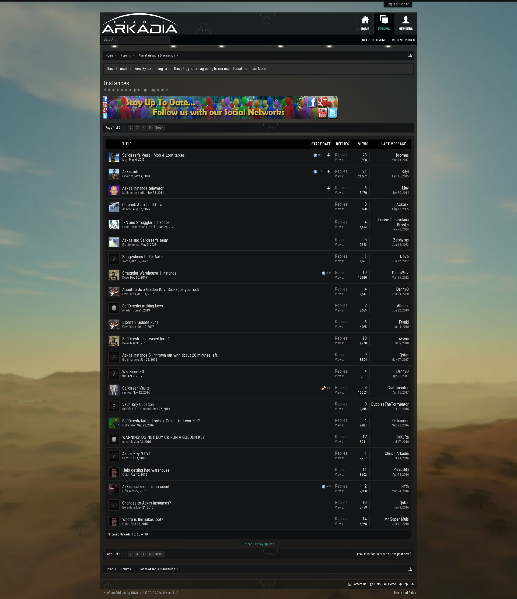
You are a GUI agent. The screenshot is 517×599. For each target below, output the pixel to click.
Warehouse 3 (133, 371)
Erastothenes (130, 245)
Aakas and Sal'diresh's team (145, 240)
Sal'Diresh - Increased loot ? (146, 338)
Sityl (405, 171)
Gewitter (127, 176)
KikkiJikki (401, 469)
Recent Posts (403, 40)
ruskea (126, 392)
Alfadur (127, 310)
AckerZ (127, 209)
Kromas (402, 155)
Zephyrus (401, 240)
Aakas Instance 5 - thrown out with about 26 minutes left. (170, 355)
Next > (159, 127)
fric (124, 376)
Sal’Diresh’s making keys (142, 306)
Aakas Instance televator (143, 188)
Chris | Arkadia (397, 453)
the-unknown (130, 360)
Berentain (128, 507)
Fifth (125, 491)
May (125, 160)
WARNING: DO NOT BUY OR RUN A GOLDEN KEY (163, 437)
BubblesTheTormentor (137, 409)
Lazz (125, 458)
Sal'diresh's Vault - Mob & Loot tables (153, 155)
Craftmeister (398, 387)
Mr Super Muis (396, 519)
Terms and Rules (405, 593)
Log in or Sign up (398, 4)
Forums (384, 29)
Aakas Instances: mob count (145, 486)
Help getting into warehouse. (146, 470)
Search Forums (374, 40)
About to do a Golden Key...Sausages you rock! (161, 289)
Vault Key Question (138, 404)
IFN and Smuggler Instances (146, 222)
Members (406, 29)
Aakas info (130, 171)
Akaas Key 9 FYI (136, 453)
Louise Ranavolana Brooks (139, 227)
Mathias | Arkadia (133, 193)
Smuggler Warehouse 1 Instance (149, 273)
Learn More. (258, 68)
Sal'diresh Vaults (136, 388)
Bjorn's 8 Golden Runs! (140, 322)
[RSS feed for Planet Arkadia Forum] (412, 584)
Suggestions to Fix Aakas (143, 256)
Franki (404, 322)
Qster (404, 355)
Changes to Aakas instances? (146, 503)
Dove (404, 256)
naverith (127, 442)
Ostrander (129, 425)
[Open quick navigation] (410, 55)
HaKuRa (402, 437)
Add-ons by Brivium (141, 593)
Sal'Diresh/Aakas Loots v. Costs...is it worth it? (161, 420)
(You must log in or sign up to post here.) (384, 554)
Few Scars (129, 294)
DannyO (402, 289)
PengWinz (400, 272)
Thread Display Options (258, 544)
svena (126, 261)
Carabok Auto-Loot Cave (142, 204)
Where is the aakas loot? (142, 519)
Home (365, 29)
